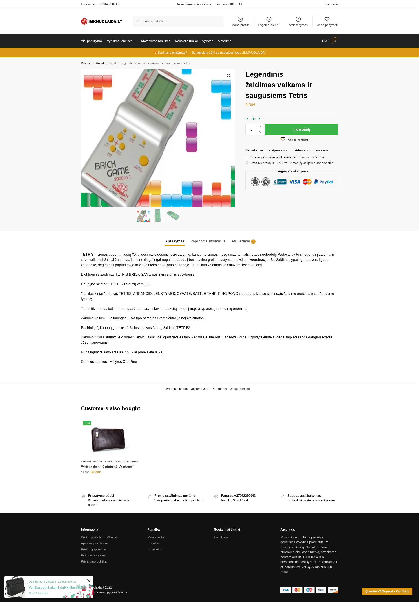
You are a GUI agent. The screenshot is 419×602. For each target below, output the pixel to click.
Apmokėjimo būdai (94, 543)
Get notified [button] (110, 482)
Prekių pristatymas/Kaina (99, 537)
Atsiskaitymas (298, 25)
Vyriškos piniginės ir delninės (115, 461)
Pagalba (153, 543)
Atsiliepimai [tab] (243, 241)
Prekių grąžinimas (94, 549)
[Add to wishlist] (134, 424)
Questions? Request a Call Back (387, 591)
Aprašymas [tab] (174, 241)
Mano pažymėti (327, 25)
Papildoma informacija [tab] (207, 241)
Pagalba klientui (269, 25)
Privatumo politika (93, 561)
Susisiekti (154, 549)
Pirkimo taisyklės (93, 555)
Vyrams (86, 461)
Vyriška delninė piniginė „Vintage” (107, 466)
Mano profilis (240, 25)
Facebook (331, 4)
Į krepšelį (301, 129)
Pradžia (86, 63)
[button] (228, 75)
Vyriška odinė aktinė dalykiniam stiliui (57, 587)
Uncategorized (106, 63)
